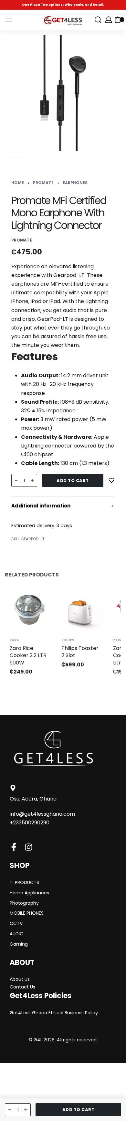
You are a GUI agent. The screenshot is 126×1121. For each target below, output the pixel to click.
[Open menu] (8, 20)
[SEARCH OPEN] (97, 19)
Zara (14, 640)
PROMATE (43, 182)
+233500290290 (29, 822)
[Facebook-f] (14, 847)
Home (17, 182)
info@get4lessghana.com (42, 814)
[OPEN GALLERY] (63, 93)
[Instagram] (29, 847)
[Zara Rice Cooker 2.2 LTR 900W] (29, 609)
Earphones (75, 182)
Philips (67, 640)
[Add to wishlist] (111, 480)
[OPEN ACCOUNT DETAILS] (108, 19)
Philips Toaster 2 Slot (80, 651)
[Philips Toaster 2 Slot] (81, 609)
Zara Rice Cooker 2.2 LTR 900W (28, 655)
